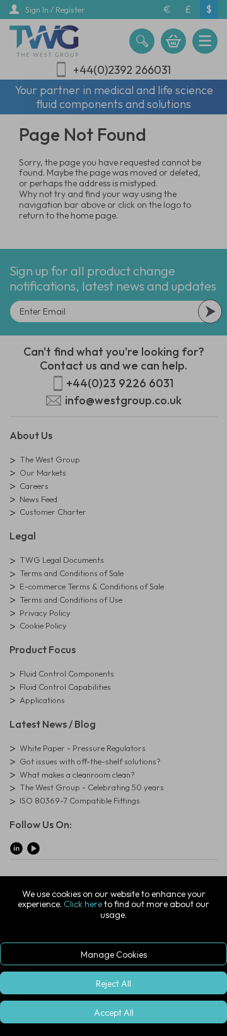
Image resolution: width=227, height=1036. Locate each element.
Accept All (114, 1012)
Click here (83, 904)
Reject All (113, 983)
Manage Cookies (114, 954)
